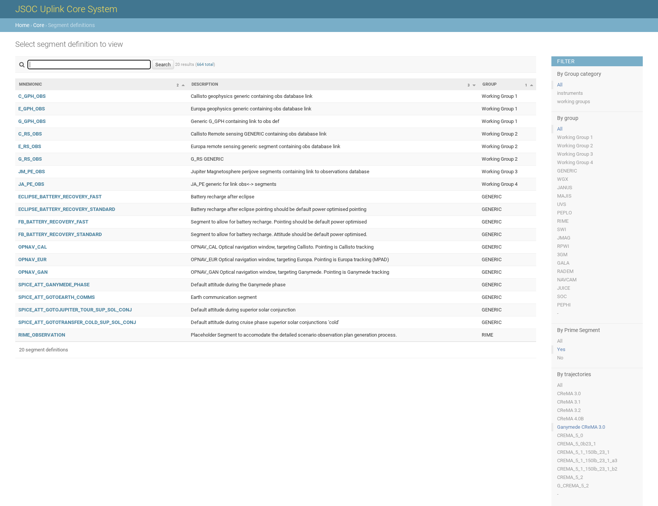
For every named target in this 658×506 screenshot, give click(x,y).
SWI (561, 229)
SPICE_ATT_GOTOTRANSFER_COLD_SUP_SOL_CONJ (77, 322)
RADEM (565, 271)
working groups (573, 101)
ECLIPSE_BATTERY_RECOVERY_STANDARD (66, 209)
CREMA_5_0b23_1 (576, 444)
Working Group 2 (575, 145)
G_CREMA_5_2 (573, 485)
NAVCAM (567, 280)
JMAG (563, 238)
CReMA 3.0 (569, 393)
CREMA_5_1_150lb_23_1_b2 (587, 469)
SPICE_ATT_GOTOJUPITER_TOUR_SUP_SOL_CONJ (75, 310)
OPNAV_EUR (32, 259)
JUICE (563, 288)
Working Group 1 (575, 137)
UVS (561, 204)
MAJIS (564, 196)
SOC (562, 296)
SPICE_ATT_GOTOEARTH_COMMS (56, 297)
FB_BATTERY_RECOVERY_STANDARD (60, 234)
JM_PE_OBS (31, 171)
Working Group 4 (575, 162)
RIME (563, 221)
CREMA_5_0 (570, 435)
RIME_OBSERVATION (41, 335)
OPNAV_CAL (32, 247)
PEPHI (564, 305)
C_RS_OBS (30, 134)
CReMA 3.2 (569, 410)
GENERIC (567, 171)
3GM (562, 254)
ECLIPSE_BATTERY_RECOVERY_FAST (60, 197)
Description (205, 84)
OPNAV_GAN (33, 272)
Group (489, 84)
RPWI (563, 246)
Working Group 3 (575, 154)
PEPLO (564, 212)
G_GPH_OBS (32, 121)
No (560, 358)
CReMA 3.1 (569, 402)
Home (22, 25)
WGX (562, 179)
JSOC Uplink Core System (66, 9)
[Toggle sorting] (183, 85)
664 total (205, 64)
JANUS (564, 187)
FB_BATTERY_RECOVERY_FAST (53, 222)
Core (38, 25)
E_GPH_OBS (31, 109)
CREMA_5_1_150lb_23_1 (583, 452)
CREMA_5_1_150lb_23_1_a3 (587, 460)
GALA (563, 263)
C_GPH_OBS (32, 96)
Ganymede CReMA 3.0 (581, 427)
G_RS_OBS (30, 159)
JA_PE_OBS (31, 184)
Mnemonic (30, 84)
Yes (561, 349)
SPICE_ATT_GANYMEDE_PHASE (53, 284)
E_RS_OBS (29, 146)
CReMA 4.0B (570, 418)
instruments (570, 93)
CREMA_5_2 (570, 477)
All (559, 85)
